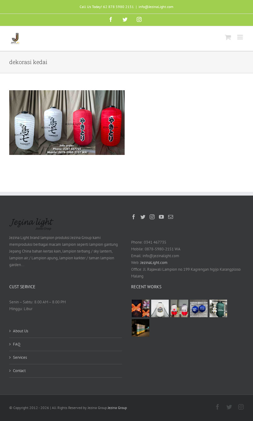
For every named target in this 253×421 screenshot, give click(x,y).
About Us (20, 331)
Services (20, 357)
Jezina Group (117, 407)
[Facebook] (133, 216)
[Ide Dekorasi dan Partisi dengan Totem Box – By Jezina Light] (140, 328)
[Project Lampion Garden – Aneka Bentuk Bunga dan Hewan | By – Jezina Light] (140, 308)
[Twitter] (142, 216)
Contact (19, 370)
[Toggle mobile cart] (228, 37)
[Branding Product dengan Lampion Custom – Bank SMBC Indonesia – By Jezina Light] (218, 308)
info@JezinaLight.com (156, 6)
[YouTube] (161, 216)
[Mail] (170, 216)
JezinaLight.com (154, 262)
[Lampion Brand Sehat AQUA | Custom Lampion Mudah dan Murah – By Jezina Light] (198, 308)
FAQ (16, 344)
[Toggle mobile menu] (240, 37)
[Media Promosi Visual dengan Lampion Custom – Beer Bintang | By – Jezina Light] (179, 308)
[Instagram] (152, 216)
